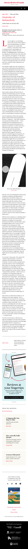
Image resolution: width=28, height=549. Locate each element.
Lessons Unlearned (13, 455)
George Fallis (9, 445)
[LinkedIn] (20, 484)
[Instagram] (12, 484)
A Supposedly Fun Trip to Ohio (12, 419)
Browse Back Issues (7, 411)
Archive (14, 509)
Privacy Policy (14, 512)
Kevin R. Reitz (9, 461)
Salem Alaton (5, 26)
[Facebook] (16, 484)
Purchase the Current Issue (14, 507)
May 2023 (5, 14)
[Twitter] (8, 484)
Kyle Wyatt (8, 426)
